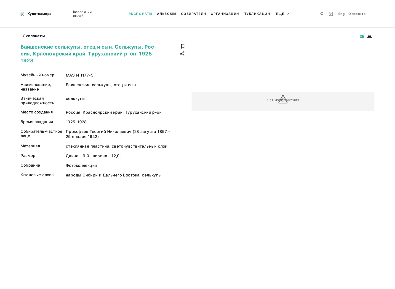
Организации (225, 14)
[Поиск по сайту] (322, 14)
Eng (341, 14)
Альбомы (166, 14)
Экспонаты (140, 14)
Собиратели (193, 14)
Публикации (257, 14)
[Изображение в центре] (369, 36)
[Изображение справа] (362, 36)
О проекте (357, 14)
